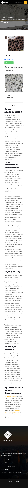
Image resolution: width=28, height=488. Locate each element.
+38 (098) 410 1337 (8, 459)
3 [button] (15, 105)
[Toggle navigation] (25, 2)
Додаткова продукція (14, 19)
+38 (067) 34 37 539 (9, 462)
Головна (3, 17)
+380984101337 (19, 2)
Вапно (9, 95)
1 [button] (12, 105)
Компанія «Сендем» (10, 396)
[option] (6, 37)
